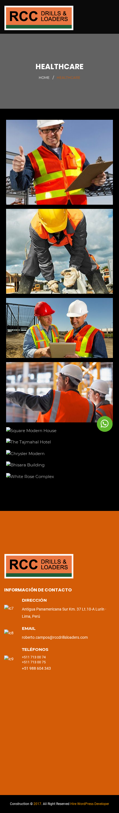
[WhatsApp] (105, 424)
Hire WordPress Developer (89, 804)
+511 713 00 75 (34, 662)
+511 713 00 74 (34, 657)
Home (44, 78)
